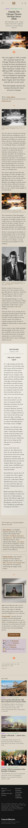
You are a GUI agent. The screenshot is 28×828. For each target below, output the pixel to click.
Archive (3, 795)
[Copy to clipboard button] (5, 668)
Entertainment (14, 8)
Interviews (18, 792)
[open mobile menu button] (2, 3)
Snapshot (7, 8)
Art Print (8, 697)
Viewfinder (18, 797)
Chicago (20, 8)
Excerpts (18, 794)
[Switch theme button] (25, 3)
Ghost (14, 823)
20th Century (15, 697)
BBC (4, 562)
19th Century (15, 733)
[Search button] (22, 3)
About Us (4, 788)
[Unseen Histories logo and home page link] (14, 3)
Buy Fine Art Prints (14, 634)
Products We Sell (6, 793)
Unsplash (18, 562)
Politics (8, 733)
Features (18, 790)
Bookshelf (18, 788)
